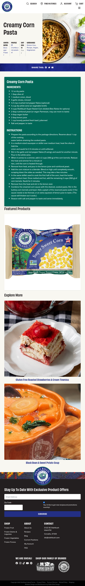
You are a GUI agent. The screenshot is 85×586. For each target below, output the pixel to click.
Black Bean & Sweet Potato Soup (42, 462)
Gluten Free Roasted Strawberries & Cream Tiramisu (42, 379)
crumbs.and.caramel (14, 50)
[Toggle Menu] (79, 8)
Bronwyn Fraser (5, 51)
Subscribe (42, 514)
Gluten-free (31, 45)
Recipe (29, 47)
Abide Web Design (54, 584)
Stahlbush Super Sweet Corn (29, 108)
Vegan (35, 47)
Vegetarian (31, 50)
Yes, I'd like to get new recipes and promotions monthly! (60, 506)
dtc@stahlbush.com (52, 537)
